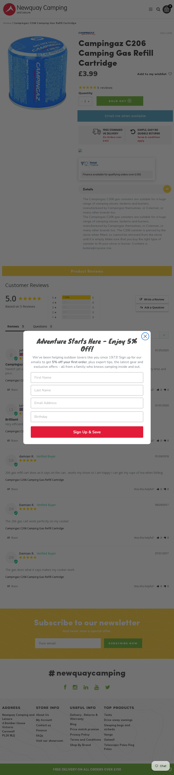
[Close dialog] (145, 336)
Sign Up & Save (87, 432)
